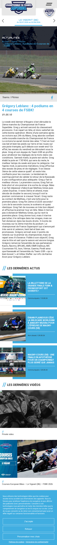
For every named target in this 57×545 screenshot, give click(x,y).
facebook (52, 98)
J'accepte (28, 521)
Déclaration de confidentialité (37, 542)
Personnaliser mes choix (28, 536)
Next (54, 20)
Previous (3, 20)
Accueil (5, 41)
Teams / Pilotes (18, 41)
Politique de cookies (16, 542)
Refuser (28, 529)
